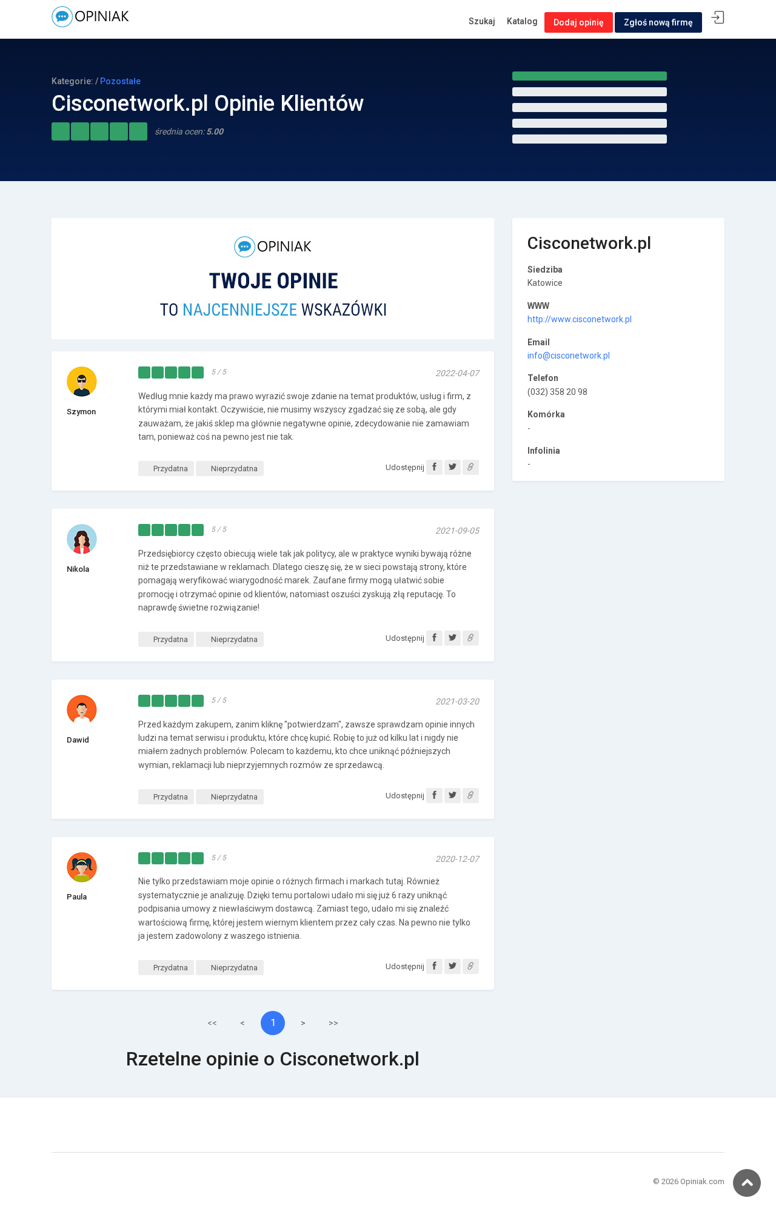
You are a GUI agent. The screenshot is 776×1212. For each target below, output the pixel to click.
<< (212, 1023)
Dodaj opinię (579, 22)
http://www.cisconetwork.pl (579, 319)
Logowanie (717, 18)
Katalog (522, 21)
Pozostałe (120, 81)
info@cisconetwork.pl (568, 355)
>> (333, 1023)
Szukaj (482, 21)
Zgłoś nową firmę (658, 22)
